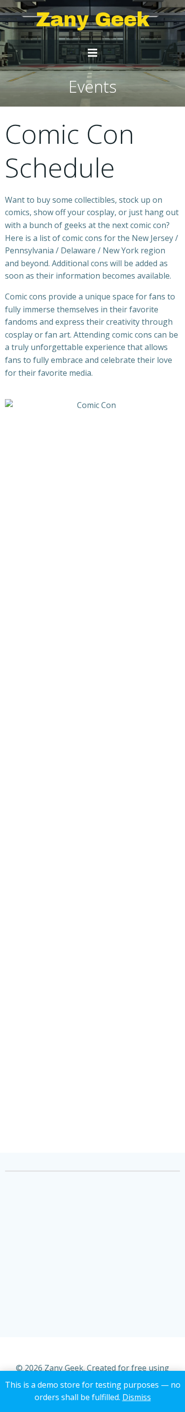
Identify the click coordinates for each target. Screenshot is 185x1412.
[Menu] (92, 53)
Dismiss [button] (136, 1397)
